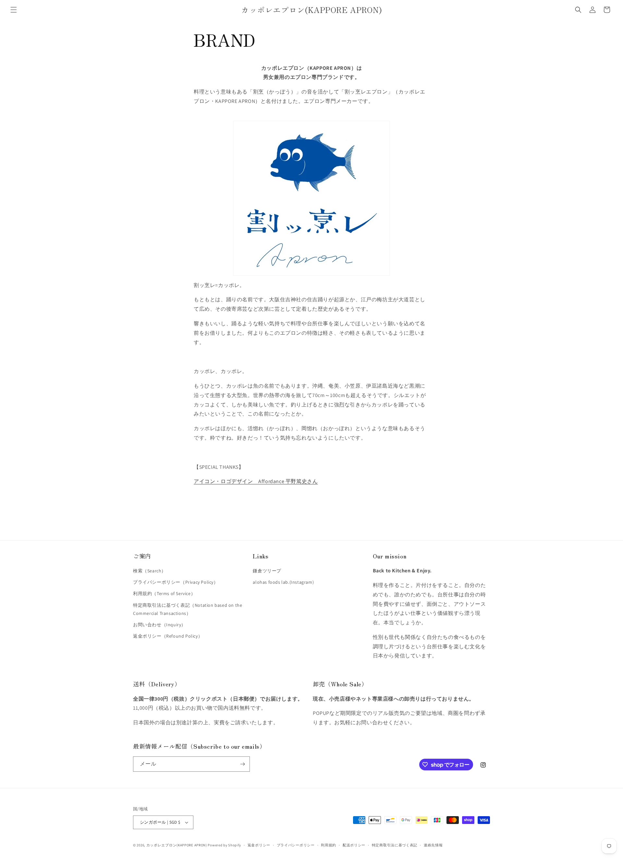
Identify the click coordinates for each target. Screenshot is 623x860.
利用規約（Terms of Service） (164, 593)
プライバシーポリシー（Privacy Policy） (175, 582)
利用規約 (328, 845)
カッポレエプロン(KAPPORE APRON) (177, 845)
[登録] (242, 764)
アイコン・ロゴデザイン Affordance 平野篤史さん (256, 481)
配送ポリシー (354, 845)
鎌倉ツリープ (267, 571)
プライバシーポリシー (296, 845)
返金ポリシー (259, 845)
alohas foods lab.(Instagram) (283, 582)
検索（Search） (149, 571)
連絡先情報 (433, 845)
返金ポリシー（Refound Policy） (167, 636)
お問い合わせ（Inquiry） (159, 625)
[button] (13, 10)
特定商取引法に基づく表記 (394, 845)
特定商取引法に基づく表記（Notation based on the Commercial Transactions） (187, 609)
